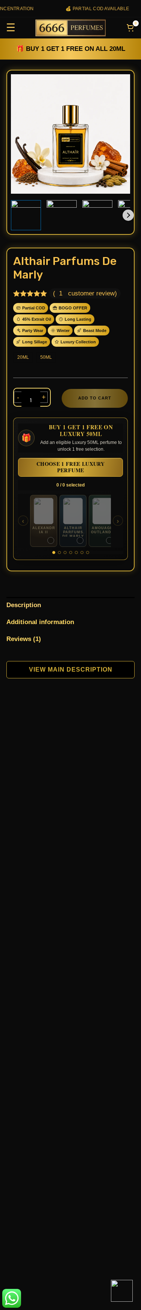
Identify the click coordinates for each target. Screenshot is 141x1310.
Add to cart (94, 398)
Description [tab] (23, 605)
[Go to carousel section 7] (87, 552)
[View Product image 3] (97, 215)
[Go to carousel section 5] (76, 552)
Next (128, 215)
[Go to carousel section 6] (81, 552)
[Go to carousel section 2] (59, 552)
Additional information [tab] (40, 622)
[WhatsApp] (122, 1291)
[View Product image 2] (62, 215)
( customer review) (85, 293)
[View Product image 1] (26, 215)
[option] (43, 521)
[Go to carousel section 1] (53, 552)
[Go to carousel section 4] (70, 552)
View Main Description (70, 669)
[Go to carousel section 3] (65, 552)
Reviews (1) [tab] (23, 639)
